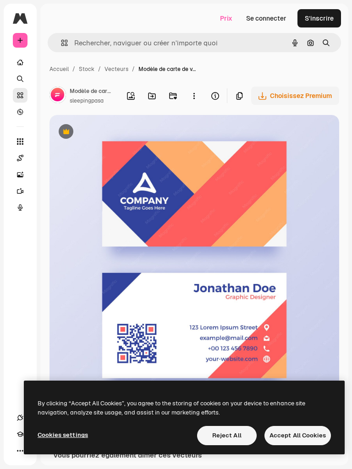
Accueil (59, 69)
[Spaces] (20, 158)
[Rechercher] (20, 78)
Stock (86, 69)
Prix (226, 18)
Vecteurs (116, 69)
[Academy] (20, 434)
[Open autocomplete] (60, 42)
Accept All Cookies (298, 435)
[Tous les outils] (20, 141)
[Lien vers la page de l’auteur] (58, 96)
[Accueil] (20, 62)
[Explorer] (20, 111)
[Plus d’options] (194, 96)
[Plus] (20, 450)
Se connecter (266, 18)
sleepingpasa (87, 100)
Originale (110, 132)
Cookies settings (63, 435)
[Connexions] (20, 417)
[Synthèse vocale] (20, 207)
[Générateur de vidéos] (20, 191)
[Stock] (20, 95)
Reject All (227, 435)
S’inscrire (319, 18)
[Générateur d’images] (20, 174)
